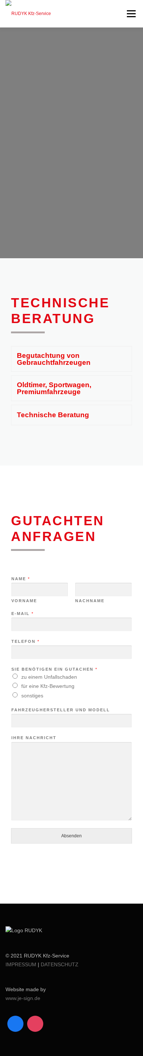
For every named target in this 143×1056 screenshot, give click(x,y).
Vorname (24, 601)
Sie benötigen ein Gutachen (54, 669)
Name (20, 579)
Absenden (71, 835)
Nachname (89, 601)
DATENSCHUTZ (59, 964)
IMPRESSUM (21, 964)
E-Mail (22, 613)
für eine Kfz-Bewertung (47, 686)
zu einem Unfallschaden (49, 677)
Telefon (25, 641)
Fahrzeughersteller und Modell (60, 710)
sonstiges (32, 696)
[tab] (71, 359)
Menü (130, 13)
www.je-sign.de (23, 998)
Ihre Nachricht (33, 738)
